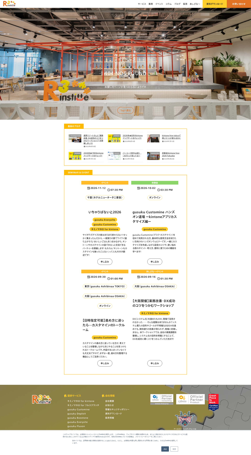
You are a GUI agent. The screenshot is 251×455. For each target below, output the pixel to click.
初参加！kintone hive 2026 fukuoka (170, 154)
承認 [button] (165, 449)
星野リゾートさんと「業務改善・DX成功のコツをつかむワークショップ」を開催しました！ (93, 139)
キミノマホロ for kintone (80, 401)
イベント (159, 3)
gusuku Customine (78, 409)
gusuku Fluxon (76, 426)
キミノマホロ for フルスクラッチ (83, 405)
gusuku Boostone (77, 417)
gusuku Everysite (77, 422)
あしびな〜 (195, 3)
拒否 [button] (174, 449)
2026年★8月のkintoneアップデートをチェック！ (133, 136)
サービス (142, 3)
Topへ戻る (125, 110)
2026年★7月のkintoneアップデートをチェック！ (93, 154)
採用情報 (109, 417)
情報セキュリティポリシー (117, 409)
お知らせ (109, 405)
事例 (151, 3)
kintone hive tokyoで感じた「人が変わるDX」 (171, 136)
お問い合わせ (239, 3)
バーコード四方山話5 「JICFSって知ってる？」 (132, 154)
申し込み (105, 261)
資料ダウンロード (214, 3)
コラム (169, 3)
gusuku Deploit (76, 413)
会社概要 (109, 401)
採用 (185, 3)
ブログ (177, 3)
